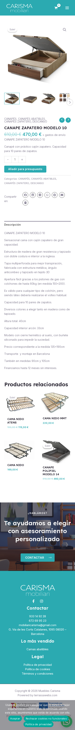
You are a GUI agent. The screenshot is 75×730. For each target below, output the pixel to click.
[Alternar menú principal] (67, 8)
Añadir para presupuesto (25, 169)
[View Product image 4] (66, 98)
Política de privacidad (37, 665)
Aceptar (15, 718)
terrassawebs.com (45, 695)
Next (70, 102)
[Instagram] (41, 601)
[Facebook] (33, 601)
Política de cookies (37, 669)
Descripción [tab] (12, 224)
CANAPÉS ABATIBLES (31, 118)
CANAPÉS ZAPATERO (17, 121)
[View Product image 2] (30, 98)
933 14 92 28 (37, 616)
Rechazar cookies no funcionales (46, 718)
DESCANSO (39, 121)
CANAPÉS (10, 118)
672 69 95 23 (37, 620)
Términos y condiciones (37, 673)
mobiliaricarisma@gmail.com (37, 625)
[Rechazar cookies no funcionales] (70, 715)
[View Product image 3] (48, 98)
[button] (64, 29)
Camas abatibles (37, 649)
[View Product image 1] (12, 98)
